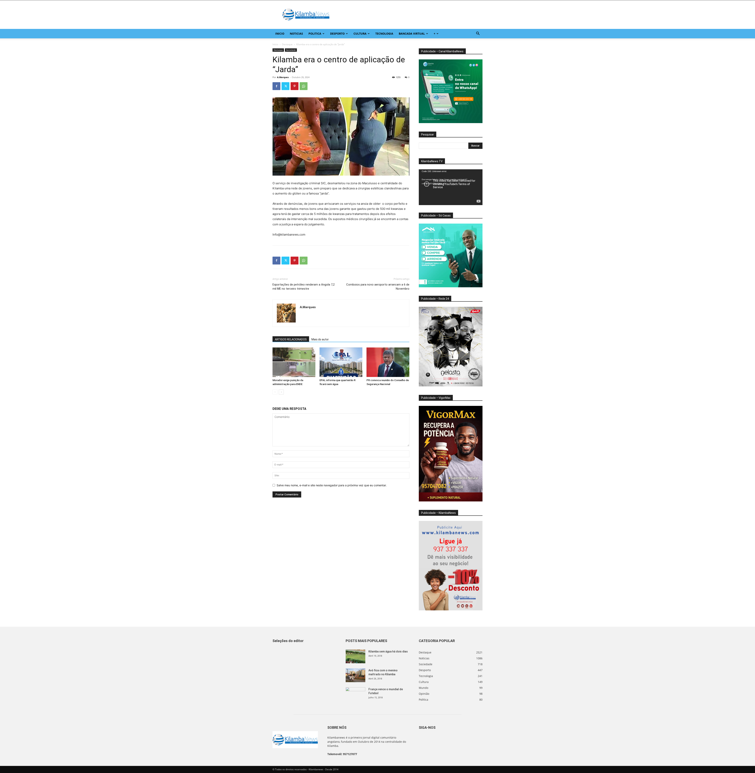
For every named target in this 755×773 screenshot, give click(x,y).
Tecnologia (384, 33)
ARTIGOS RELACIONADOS (291, 339)
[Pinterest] (294, 86)
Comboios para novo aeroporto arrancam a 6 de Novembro (377, 286)
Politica (314, 33)
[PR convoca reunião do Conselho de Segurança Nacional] (387, 362)
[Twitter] (285, 86)
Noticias (296, 33)
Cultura (360, 33)
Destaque (287, 44)
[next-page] (281, 392)
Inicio (279, 33)
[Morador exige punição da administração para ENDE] (294, 362)
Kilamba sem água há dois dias (388, 651)
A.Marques (283, 77)
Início (275, 44)
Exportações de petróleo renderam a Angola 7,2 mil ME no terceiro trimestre (304, 286)
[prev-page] (275, 392)
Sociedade (291, 50)
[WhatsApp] (304, 86)
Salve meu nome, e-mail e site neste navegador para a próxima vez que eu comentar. (332, 485)
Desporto (337, 33)
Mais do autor (320, 339)
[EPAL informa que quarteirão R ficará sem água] (340, 362)
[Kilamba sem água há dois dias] (355, 656)
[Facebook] (276, 86)
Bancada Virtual (412, 33)
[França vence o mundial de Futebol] (355, 694)
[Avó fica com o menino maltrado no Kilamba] (355, 675)
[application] (450, 187)
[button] (477, 34)
